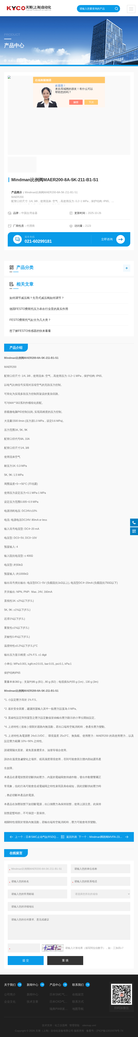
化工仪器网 (61, 1025)
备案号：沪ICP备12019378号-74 (104, 1030)
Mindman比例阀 (94, 60)
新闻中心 (32, 984)
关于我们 (10, 984)
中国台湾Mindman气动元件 (64, 60)
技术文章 (32, 1001)
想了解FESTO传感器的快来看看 (30, 330)
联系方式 (78, 1001)
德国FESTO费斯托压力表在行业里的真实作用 (39, 308)
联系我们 (78, 984)
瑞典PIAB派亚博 (60, 1008)
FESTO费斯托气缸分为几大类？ (30, 319)
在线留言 (78, 994)
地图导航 (78, 1008)
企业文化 (10, 1001)
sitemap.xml (89, 1025)
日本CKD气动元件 (60, 1001)
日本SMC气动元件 (60, 994)
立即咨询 (107, 239)
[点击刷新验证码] (52, 948)
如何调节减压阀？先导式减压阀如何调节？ (37, 297)
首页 (24, 60)
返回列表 (71, 836)
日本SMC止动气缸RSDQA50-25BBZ (48, 836)
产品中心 (37, 60)
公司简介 (10, 994)
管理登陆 (74, 1025)
